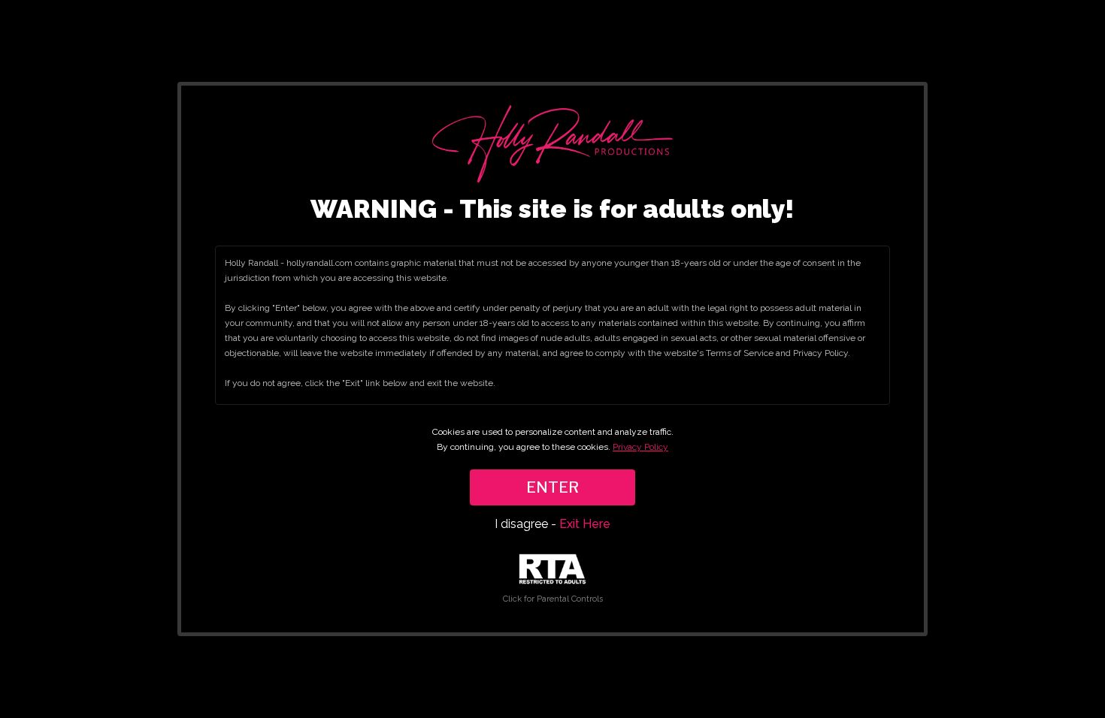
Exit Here (584, 524)
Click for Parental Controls (553, 599)
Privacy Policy (640, 447)
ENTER (552, 487)
